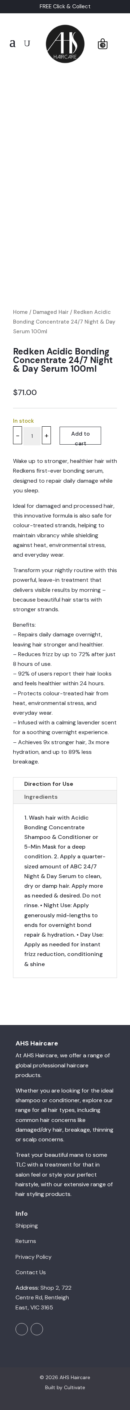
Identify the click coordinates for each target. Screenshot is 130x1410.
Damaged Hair (51, 312)
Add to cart (80, 437)
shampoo (28, 1100)
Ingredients (41, 797)
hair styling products (43, 1194)
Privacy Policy (34, 1257)
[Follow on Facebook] (22, 1329)
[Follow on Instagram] (37, 1329)
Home (20, 312)
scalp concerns (43, 1139)
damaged (28, 1129)
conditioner (64, 1100)
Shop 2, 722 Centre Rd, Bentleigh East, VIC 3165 (44, 1297)
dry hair (52, 1129)
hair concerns (58, 1120)
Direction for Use (48, 784)
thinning (102, 1129)
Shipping (27, 1225)
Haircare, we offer (58, 1055)
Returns (26, 1241)
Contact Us (31, 1272)
